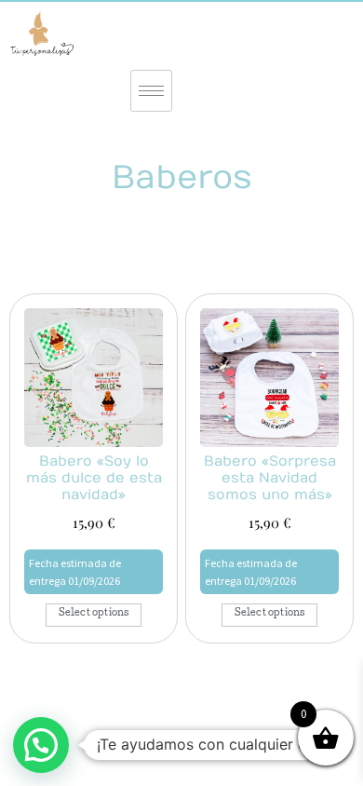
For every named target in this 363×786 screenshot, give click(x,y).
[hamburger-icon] (151, 91)
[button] (41, 745)
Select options (94, 613)
